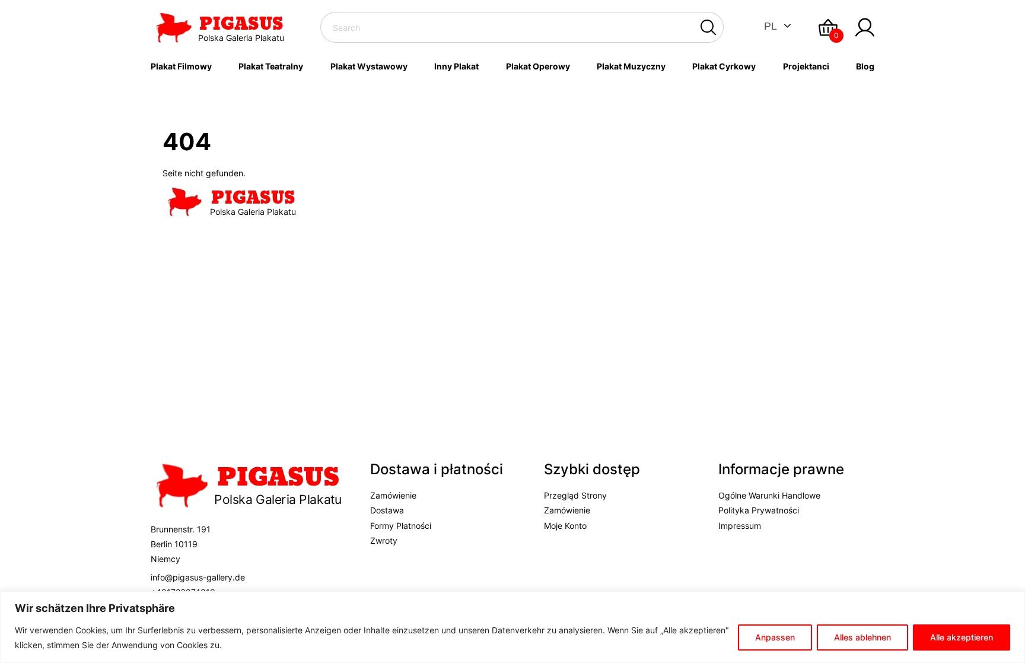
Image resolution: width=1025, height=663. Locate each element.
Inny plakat (456, 66)
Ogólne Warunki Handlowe (769, 495)
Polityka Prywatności (758, 510)
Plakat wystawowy (369, 66)
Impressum (739, 526)
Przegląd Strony (575, 495)
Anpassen (775, 637)
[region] (512, 627)
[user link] (864, 27)
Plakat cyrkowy (724, 66)
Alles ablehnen (862, 637)
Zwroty (383, 540)
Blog (865, 66)
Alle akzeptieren (961, 637)
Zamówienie (393, 495)
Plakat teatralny (270, 66)
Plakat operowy (538, 66)
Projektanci (806, 66)
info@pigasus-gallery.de (198, 577)
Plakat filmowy (181, 66)
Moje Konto (565, 526)
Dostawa (387, 510)
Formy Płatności (400, 526)
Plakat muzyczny (631, 66)
